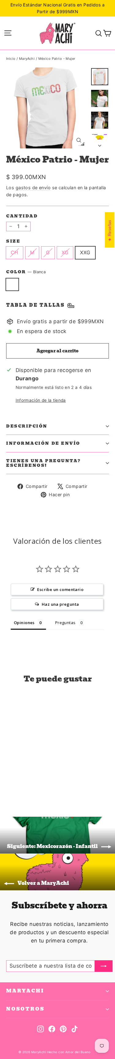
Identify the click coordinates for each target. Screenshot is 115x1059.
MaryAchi (27, 58)
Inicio (11, 58)
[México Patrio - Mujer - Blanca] (9, 787)
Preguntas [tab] (65, 622)
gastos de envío (33, 187)
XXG (85, 252)
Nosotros (25, 1009)
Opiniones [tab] (24, 622)
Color (26, 272)
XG (65, 252)
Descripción (27, 426)
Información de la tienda (41, 400)
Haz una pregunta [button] (60, 604)
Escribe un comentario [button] (60, 589)
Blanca (12, 284)
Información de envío (43, 443)
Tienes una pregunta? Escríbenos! (43, 463)
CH (14, 252)
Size (13, 241)
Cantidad (22, 216)
